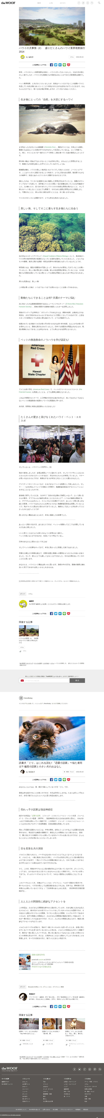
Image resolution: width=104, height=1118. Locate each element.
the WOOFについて (21, 1109)
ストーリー (25, 1089)
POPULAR (25, 1043)
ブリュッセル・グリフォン (51, 987)
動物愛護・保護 (47, 1094)
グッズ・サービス (48, 1089)
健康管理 (66, 1089)
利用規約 (78, 1109)
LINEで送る (64, 64)
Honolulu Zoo (50, 147)
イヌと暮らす (46, 1078)
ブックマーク (60, 64)
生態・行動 (88, 1099)
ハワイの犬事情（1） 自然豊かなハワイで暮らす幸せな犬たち (28, 640)
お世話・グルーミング (70, 1081)
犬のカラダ (88, 1094)
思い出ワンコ (26, 1099)
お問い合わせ (46, 1109)
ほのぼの (24, 1096)
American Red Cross (41, 389)
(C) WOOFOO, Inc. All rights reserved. (10, 1115)
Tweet (55, 64)
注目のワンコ (26, 1101)
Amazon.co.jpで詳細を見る (41, 967)
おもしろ (24, 1081)
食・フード (67, 1096)
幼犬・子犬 (67, 1091)
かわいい (24, 1086)
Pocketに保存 (68, 64)
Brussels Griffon (33, 987)
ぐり (40, 987)
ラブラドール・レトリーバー (76, 1043)
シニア (66, 1086)
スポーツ (45, 1091)
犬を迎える (67, 1094)
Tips (44, 1081)
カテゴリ (63, 3)
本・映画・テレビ (69, 772)
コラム (72, 57)
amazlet (41, 959)
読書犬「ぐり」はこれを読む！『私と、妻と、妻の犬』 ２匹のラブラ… (74, 1033)
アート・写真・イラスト (91, 1081)
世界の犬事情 (88, 1089)
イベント (45, 1084)
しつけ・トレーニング (70, 1084)
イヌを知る (46, 663)
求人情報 (55, 1109)
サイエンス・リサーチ (91, 1086)
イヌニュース (26, 1078)
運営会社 (85, 1109)
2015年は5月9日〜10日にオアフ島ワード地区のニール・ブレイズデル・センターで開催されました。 (51, 581)
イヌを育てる (67, 1078)
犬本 (52, 1043)
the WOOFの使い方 (34, 1109)
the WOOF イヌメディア (26, 663)
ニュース (24, 1091)
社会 (86, 1101)
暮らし (45, 1099)
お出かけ (45, 1086)
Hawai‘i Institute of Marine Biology (55, 256)
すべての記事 (38, 663)
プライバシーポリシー (67, 1109)
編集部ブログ (5, 1081)
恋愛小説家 (36, 816)
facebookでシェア (51, 64)
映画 (62, 987)
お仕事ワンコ (26, 1084)
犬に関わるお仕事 (48, 1101)
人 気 (51, 3)
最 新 (39, 3)
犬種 (86, 1096)
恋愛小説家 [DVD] (38, 955)
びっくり (24, 1094)
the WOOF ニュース (7, 1084)
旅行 (44, 1096)
